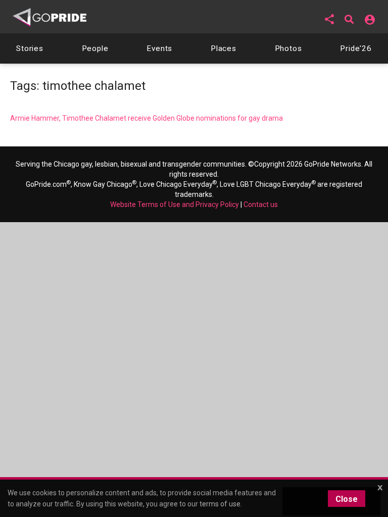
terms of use (220, 504)
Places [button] (223, 48)
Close (346, 499)
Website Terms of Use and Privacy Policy (174, 204)
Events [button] (159, 48)
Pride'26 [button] (356, 48)
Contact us (261, 204)
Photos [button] (288, 48)
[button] (329, 19)
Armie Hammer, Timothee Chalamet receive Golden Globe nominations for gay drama (146, 118)
